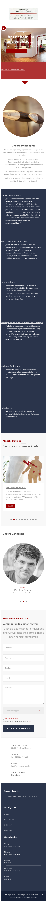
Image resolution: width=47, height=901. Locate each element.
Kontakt (8, 830)
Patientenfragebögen (16, 51)
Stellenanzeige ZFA (16, 488)
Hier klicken (15, 775)
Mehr (10, 506)
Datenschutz (10, 819)
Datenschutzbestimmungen (15, 721)
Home (6, 814)
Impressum (9, 825)
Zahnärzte (24, 587)
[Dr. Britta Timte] (23, 14)
